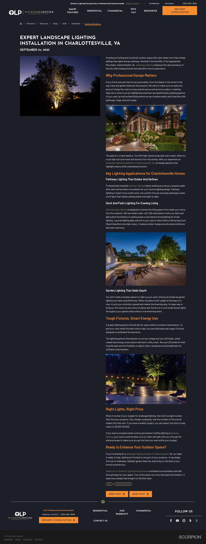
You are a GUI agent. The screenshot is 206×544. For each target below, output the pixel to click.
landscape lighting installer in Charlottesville (147, 453)
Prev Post (115, 494)
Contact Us (100, 521)
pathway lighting (136, 185)
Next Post (138, 494)
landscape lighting (144, 65)
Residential (100, 511)
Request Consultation (56, 520)
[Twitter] (196, 520)
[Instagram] (183, 520)
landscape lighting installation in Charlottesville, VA (130, 163)
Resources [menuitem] (150, 11)
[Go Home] (21, 23)
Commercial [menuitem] (115, 11)
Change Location (132, 3)
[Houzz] (190, 520)
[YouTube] (177, 520)
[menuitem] (8, 539)
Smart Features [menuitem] (72, 11)
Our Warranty (154, 3)
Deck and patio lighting (116, 209)
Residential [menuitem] (94, 11)
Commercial (143, 511)
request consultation (180, 10)
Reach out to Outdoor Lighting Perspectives (127, 471)
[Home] (31, 12)
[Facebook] (171, 520)
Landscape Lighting (123, 484)
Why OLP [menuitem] (133, 11)
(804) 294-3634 (190, 3)
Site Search (169, 3)
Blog (109, 484)
